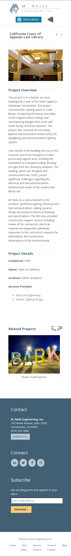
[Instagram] (40, 463)
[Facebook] (32, 463)
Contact (51, 550)
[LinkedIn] (14, 463)
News (24, 550)
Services (37, 546)
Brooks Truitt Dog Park (34, 377)
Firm (24, 546)
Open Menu (31, 19)
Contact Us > (20, 437)
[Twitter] (23, 463)
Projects (52, 546)
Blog (64, 546)
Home (13, 546)
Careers (37, 550)
